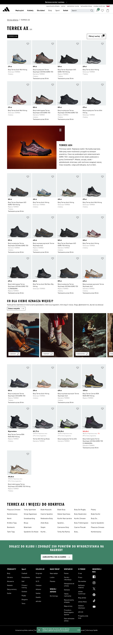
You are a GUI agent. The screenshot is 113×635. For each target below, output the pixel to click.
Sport (57, 11)
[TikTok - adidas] (99, 601)
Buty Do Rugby (80, 510)
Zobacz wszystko (14, 308)
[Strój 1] (23, 335)
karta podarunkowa (86, 6)
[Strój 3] (90, 335)
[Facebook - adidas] (99, 577)
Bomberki (11, 527)
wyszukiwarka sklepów (53, 6)
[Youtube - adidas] (99, 607)
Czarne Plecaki (80, 527)
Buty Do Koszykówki (95, 519)
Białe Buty (61, 510)
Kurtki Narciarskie (64, 518)
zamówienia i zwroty (73, 6)
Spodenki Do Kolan (31, 532)
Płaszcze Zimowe (13, 510)
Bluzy (26, 523)
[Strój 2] (56, 335)
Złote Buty (44, 523)
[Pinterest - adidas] (99, 595)
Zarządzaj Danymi (40, 630)
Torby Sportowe (30, 510)
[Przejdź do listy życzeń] (102, 10)
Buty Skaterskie (80, 514)
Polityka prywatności (60, 630)
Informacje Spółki (92, 630)
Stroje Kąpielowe (30, 514)
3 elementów (80, 354)
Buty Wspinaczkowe (79, 532)
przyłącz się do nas (99, 6)
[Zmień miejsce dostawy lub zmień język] (108, 6)
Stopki (43, 527)
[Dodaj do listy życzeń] (28, 44)
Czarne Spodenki (97, 523)
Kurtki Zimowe (80, 518)
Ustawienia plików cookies (24, 630)
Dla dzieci (41, 11)
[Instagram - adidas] (99, 583)
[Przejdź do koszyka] (107, 10)
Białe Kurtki (95, 514)
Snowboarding (29, 518)
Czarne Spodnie (47, 514)
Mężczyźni (19, 11)
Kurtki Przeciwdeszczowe (48, 532)
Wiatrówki (28, 527)
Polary (93, 510)
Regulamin (72, 630)
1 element (12, 354)
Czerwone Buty (63, 527)
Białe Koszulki (46, 510)
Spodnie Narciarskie (62, 523)
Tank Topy (11, 532)
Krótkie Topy (12, 523)
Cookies (49, 630)
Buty (50, 11)
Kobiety (30, 11)
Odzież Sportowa (63, 514)
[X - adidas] (99, 589)
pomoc (63, 6)
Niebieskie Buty (47, 518)
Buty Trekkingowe (81, 523)
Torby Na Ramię (63, 532)
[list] (47, 36)
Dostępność (81, 630)
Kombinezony (12, 514)
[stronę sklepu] (6, 9)
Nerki (9, 518)
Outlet (65, 11)
